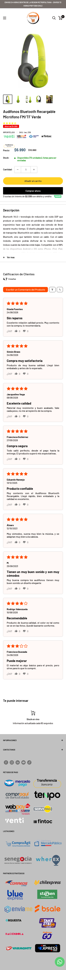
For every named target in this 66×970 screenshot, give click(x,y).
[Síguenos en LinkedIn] (18, 762)
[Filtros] (52, 289)
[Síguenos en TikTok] (29, 762)
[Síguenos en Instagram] (12, 762)
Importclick (9, 132)
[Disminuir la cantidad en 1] (17, 169)
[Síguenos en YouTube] (23, 762)
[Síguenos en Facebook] (6, 762)
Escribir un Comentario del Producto (25, 289)
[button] (9, 123)
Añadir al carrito (33, 180)
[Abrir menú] (4, 18)
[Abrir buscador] (54, 18)
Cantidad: (7, 169)
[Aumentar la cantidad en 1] (34, 169)
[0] (60, 18)
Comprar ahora (33, 190)
